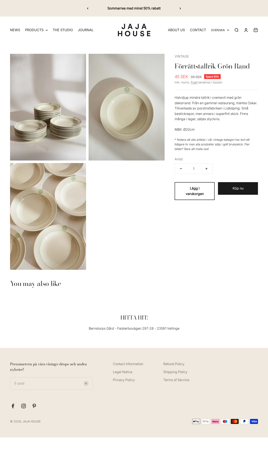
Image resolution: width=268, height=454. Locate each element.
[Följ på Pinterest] (34, 406)
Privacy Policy (124, 380)
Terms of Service (176, 380)
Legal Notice (122, 372)
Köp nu (238, 188)
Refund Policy (173, 364)
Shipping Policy (175, 372)
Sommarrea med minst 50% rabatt (134, 8)
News (15, 30)
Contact (198, 30)
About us (176, 30)
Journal (86, 30)
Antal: (179, 159)
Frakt (194, 82)
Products (34, 30)
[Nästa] (180, 8)
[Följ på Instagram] (23, 406)
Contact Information (128, 364)
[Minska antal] (181, 169)
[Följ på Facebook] (13, 406)
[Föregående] (87, 8)
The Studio (63, 30)
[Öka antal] (206, 169)
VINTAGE (182, 56)
